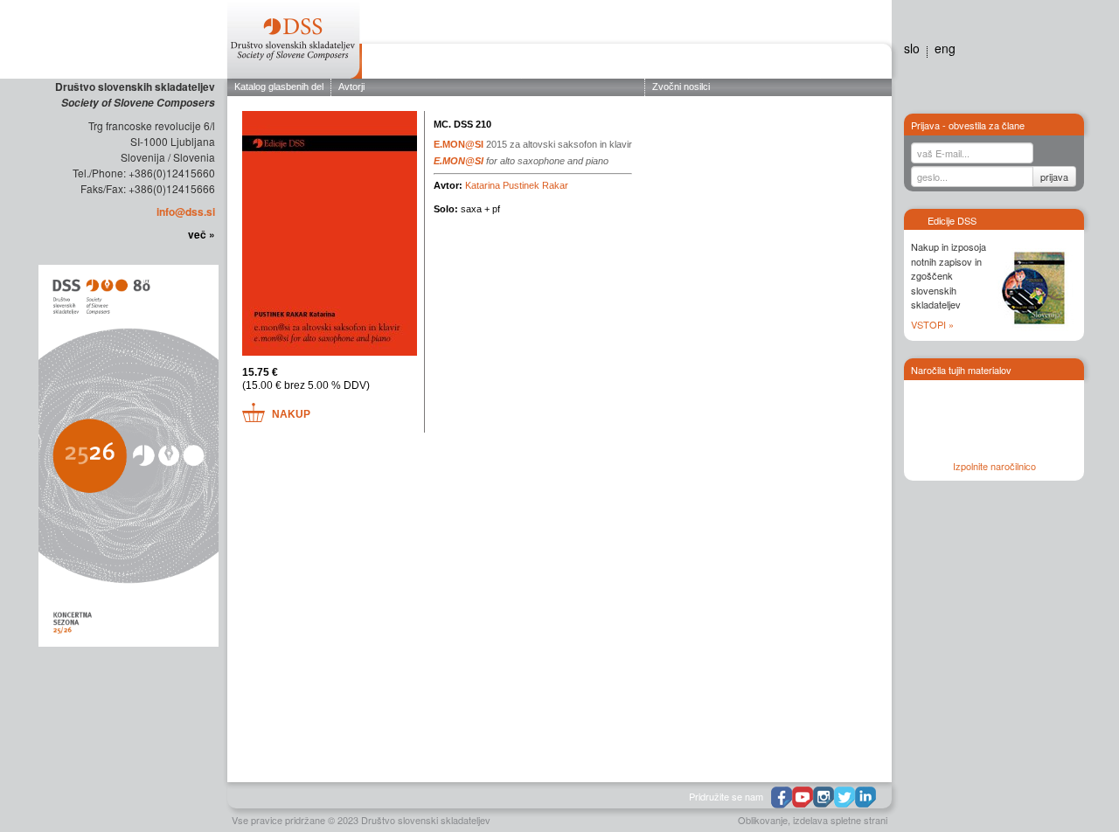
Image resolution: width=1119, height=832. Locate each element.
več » (201, 234)
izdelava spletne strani (840, 820)
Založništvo (479, 64)
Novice (725, 64)
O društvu (399, 64)
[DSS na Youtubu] (802, 797)
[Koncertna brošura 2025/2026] (126, 454)
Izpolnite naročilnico (994, 466)
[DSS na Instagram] (823, 797)
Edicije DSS (667, 64)
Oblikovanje (763, 820)
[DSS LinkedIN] (865, 797)
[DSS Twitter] (844, 797)
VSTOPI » (932, 324)
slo (912, 48)
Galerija (774, 64)
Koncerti (554, 64)
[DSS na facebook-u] (781, 797)
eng (945, 48)
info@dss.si (185, 211)
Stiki (867, 64)
